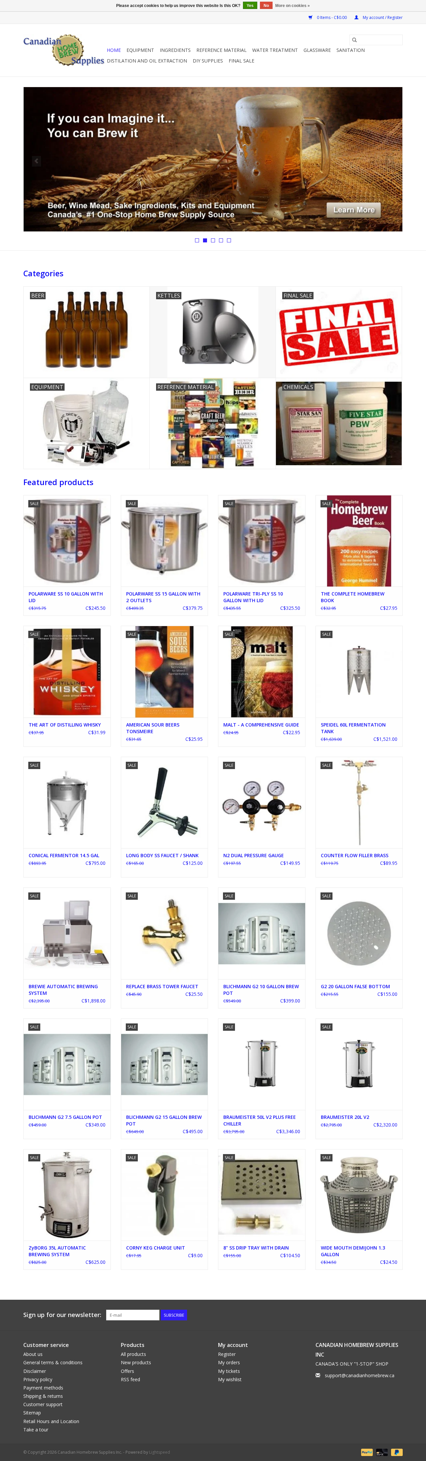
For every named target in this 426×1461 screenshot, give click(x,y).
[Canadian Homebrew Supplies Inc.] (64, 50)
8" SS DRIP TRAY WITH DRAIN (256, 1248)
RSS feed (130, 1379)
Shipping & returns (43, 1396)
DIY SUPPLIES (208, 61)
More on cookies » (292, 5)
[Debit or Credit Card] (381, 1452)
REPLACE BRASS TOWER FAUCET (162, 986)
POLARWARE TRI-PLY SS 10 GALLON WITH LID (253, 597)
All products (133, 1354)
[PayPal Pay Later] (396, 1452)
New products (136, 1362)
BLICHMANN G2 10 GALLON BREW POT (261, 989)
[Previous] (36, 161)
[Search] (354, 40)
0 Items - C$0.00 (332, 17)
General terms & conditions (53, 1362)
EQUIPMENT (140, 50)
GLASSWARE (317, 50)
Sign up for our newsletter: (62, 1314)
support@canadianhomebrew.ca (359, 1375)
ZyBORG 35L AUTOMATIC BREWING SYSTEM (57, 1251)
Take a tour (35, 1429)
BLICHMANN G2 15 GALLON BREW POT (164, 1120)
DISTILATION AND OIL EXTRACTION (147, 61)
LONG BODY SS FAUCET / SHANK (162, 855)
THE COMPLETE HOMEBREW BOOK (352, 597)
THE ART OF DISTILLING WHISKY (65, 725)
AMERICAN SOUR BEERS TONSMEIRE (152, 728)
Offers (127, 1371)
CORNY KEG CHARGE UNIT (155, 1248)
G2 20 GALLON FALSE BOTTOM (355, 986)
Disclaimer (34, 1371)
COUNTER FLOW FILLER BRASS (354, 855)
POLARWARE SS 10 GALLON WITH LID (66, 597)
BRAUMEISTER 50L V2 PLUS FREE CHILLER (259, 1120)
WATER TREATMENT (275, 50)
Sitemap (32, 1412)
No (266, 5)
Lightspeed (159, 1452)
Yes (250, 5)
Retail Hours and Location (51, 1421)
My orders (229, 1362)
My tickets (229, 1371)
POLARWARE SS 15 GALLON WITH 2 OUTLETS (163, 597)
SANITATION (350, 50)
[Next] (389, 161)
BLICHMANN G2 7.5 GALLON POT (65, 1117)
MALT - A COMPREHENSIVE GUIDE (261, 725)
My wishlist (230, 1379)
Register (227, 1354)
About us (33, 1354)
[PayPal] (366, 1452)
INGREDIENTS (175, 50)
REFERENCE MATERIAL (221, 50)
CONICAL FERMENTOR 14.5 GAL (64, 855)
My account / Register (382, 17)
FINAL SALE (241, 61)
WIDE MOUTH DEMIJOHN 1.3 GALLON (353, 1251)
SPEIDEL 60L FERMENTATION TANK (353, 728)
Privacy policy (37, 1379)
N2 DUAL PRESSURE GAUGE (253, 855)
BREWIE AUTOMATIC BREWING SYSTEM (63, 989)
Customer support (43, 1404)
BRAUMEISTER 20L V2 (345, 1117)
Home (114, 50)
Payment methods (43, 1388)
